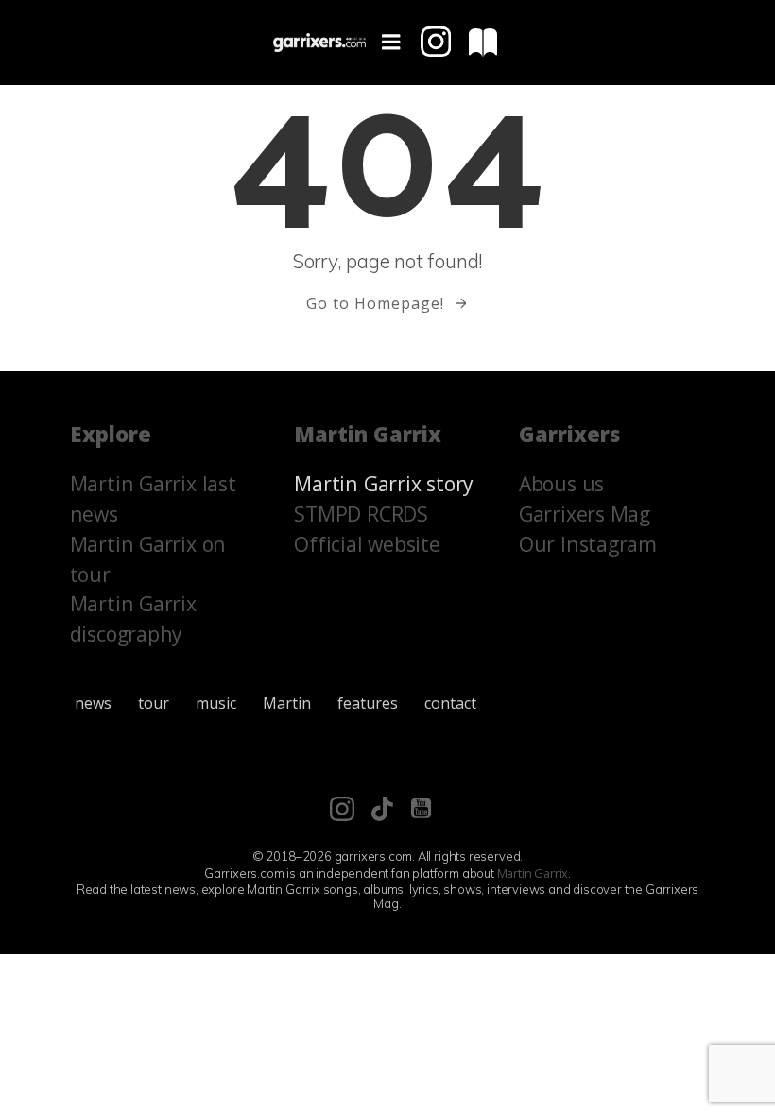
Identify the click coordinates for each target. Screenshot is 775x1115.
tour (153, 703)
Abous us (561, 483)
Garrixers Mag (584, 513)
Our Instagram (588, 544)
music (216, 703)
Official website (367, 544)
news (93, 703)
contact (450, 703)
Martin (287, 703)
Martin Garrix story (384, 483)
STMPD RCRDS (361, 513)
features (367, 703)
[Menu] (391, 42)
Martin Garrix (533, 873)
